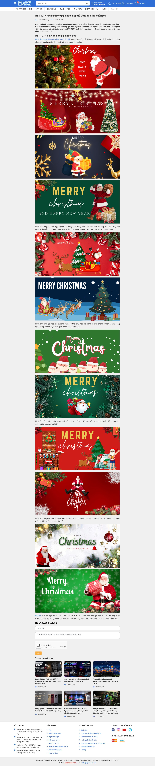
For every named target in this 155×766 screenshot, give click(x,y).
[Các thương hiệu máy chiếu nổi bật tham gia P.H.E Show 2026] (77, 669)
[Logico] (24, 3)
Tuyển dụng (65, 9)
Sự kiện (39, 9)
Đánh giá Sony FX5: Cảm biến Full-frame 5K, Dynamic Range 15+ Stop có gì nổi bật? (48, 681)
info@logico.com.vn (89, 763)
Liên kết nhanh (86, 726)
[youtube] (125, 730)
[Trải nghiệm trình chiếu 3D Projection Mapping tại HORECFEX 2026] (106, 669)
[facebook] (113, 730)
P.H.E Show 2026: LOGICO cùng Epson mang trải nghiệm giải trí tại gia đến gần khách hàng (76, 711)
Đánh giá (114, 9)
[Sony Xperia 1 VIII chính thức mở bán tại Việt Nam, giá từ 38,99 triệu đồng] (48, 699)
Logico (38, 616)
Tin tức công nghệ (24, 9)
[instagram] (118, 730)
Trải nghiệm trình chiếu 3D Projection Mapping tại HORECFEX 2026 (105, 681)
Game (104, 9)
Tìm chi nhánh (116, 3)
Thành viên (130, 3)
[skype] (130, 730)
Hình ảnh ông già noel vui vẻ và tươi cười (52, 39)
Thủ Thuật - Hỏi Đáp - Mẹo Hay (86, 9)
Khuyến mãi (51, 9)
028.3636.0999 (70, 763)
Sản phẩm (51, 726)
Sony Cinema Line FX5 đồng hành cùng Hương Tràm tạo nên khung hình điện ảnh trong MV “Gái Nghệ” (105, 711)
